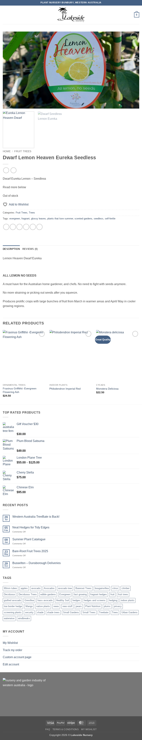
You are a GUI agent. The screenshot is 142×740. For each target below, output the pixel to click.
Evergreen (64, 594)
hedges (76, 600)
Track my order (12, 650)
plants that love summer (60, 218)
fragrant (25, 218)
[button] (5, 14)
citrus (115, 588)
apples (24, 588)
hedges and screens (94, 600)
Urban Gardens (129, 612)
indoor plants (127, 600)
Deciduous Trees (28, 594)
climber (125, 588)
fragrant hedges (98, 594)
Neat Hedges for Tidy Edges (30, 527)
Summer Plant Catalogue (28, 539)
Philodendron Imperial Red (65, 388)
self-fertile (110, 218)
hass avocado (45, 600)
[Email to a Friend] (26, 227)
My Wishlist (10, 642)
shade (40, 612)
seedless (98, 218)
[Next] (132, 70)
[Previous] (10, 70)
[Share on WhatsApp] (6, 227)
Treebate (103, 612)
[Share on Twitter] (19, 227)
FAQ (47, 729)
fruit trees (123, 594)
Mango (29, 606)
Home (7, 151)
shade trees (53, 612)
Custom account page (17, 657)
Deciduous (9, 594)
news (56, 606)
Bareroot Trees (83, 588)
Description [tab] (11, 249)
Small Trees (88, 612)
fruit (112, 594)
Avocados (49, 588)
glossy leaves (38, 218)
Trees (32, 212)
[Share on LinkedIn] (39, 227)
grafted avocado (12, 600)
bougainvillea (102, 588)
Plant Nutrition (92, 606)
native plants (43, 606)
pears (79, 606)
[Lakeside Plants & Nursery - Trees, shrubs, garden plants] (71, 14)
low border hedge (13, 606)
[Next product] (6, 170)
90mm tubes (10, 588)
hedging (113, 600)
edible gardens (48, 594)
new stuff (67, 606)
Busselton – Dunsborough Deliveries (36, 563)
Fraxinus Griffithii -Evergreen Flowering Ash (19, 390)
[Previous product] (13, 170)
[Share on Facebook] (13, 227)
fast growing (80, 594)
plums (107, 606)
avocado (35, 588)
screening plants (12, 612)
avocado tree (65, 588)
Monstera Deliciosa (107, 388)
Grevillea (29, 600)
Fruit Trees (22, 151)
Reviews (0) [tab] (30, 249)
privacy (118, 606)
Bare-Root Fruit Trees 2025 (30, 551)
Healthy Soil (62, 600)
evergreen (14, 218)
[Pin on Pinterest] (33, 227)
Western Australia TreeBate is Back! (35, 516)
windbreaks (24, 618)
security (29, 612)
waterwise (9, 618)
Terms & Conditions (66, 729)
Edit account (11, 664)
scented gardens (83, 218)
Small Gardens (71, 612)
